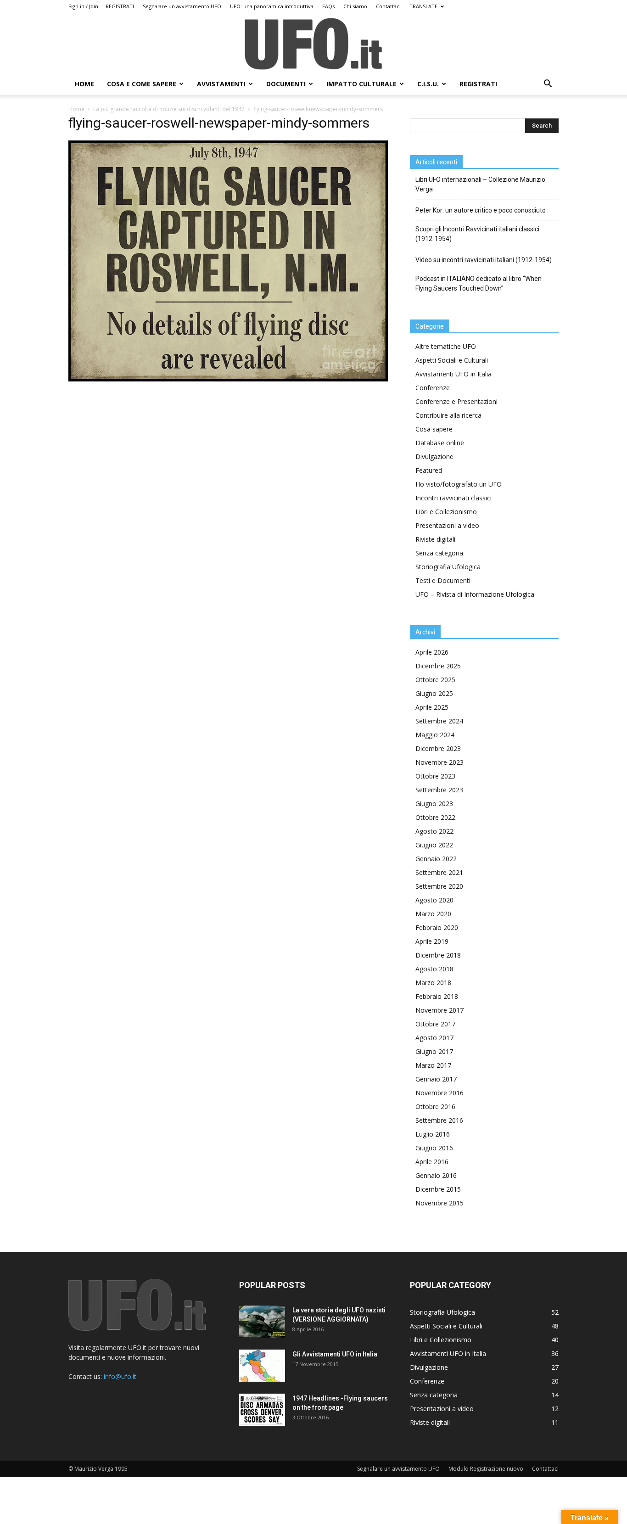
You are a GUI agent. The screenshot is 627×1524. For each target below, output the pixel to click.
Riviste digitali (435, 539)
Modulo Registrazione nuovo (485, 1469)
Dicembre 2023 (438, 748)
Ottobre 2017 (435, 1024)
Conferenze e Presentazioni (456, 401)
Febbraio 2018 (436, 996)
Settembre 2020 (439, 886)
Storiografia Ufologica (448, 566)
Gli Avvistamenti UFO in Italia (334, 1354)
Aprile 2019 (431, 941)
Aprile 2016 (431, 1161)
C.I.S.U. (428, 83)
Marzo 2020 (433, 913)
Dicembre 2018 (438, 955)
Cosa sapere (434, 429)
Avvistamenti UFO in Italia (453, 374)
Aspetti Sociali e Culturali (451, 360)
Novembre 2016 (439, 1092)
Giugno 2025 (434, 693)
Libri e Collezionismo (446, 511)
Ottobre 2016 (435, 1106)
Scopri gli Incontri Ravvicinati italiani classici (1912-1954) (477, 233)
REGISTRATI (120, 6)
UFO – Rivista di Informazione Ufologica (474, 594)
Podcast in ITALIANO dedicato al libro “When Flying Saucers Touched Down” (478, 283)
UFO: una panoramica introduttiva (272, 6)
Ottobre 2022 (435, 817)
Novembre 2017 (439, 1010)
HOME (84, 83)
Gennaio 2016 (436, 1175)
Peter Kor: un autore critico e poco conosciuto (480, 210)
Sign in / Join (83, 6)
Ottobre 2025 (435, 679)
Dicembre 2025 (438, 665)
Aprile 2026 (431, 652)
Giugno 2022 (434, 844)
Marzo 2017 (433, 1065)
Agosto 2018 (434, 968)
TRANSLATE (423, 6)
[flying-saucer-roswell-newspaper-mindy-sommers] (228, 379)
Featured (428, 470)
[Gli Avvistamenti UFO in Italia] (262, 1366)
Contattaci (388, 6)
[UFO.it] (313, 44)
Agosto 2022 (434, 831)
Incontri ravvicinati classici (453, 497)
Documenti (286, 83)
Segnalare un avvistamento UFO (182, 6)
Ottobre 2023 (435, 776)
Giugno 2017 (434, 1051)
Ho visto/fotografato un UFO (458, 484)
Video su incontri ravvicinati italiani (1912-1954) (483, 259)
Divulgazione (434, 456)
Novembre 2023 (439, 762)
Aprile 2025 (431, 707)
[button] (548, 84)
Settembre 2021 (439, 872)
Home (76, 109)
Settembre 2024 (439, 721)
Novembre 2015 (439, 1203)
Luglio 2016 (432, 1134)
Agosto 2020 (434, 900)
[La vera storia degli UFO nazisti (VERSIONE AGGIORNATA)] (262, 1321)
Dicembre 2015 (438, 1189)
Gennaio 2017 (436, 1079)
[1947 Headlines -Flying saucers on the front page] (262, 1410)
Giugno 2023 (434, 803)
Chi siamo (355, 6)
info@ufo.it (120, 1376)
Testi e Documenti (442, 580)
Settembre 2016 (439, 1120)
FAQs (328, 6)
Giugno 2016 (434, 1147)
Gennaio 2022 (436, 858)
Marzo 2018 (433, 982)
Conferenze (432, 387)
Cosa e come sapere (141, 83)
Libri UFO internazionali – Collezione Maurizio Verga (480, 184)
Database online (439, 442)
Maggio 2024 (434, 734)
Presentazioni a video (447, 525)
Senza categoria (439, 553)
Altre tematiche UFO (445, 346)
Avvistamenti (221, 83)
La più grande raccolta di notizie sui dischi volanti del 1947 (169, 109)
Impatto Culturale (361, 83)
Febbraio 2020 (436, 927)
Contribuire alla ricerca (448, 415)
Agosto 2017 (434, 1037)
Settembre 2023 (439, 789)
